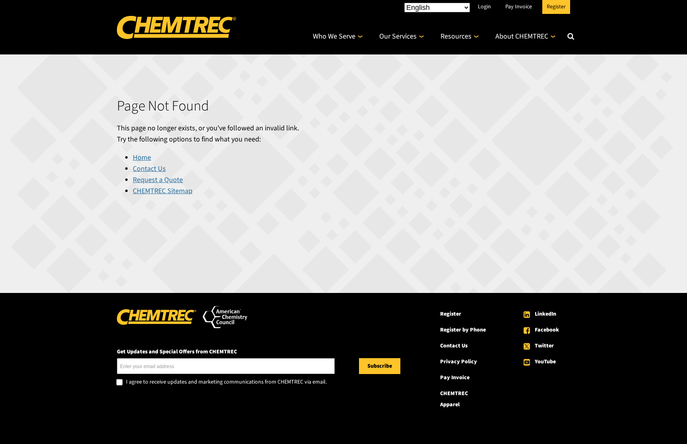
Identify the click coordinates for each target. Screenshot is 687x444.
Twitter (544, 346)
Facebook (547, 330)
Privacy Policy (458, 362)
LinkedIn (545, 314)
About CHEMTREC (521, 36)
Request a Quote (158, 180)
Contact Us (149, 169)
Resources (456, 36)
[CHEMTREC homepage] (176, 37)
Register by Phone (463, 330)
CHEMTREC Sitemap (162, 191)
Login (484, 7)
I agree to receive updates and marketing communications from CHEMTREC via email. (226, 382)
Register (556, 7)
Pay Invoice (518, 7)
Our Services (398, 36)
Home (142, 158)
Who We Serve (334, 36)
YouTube (545, 362)
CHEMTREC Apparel (454, 399)
